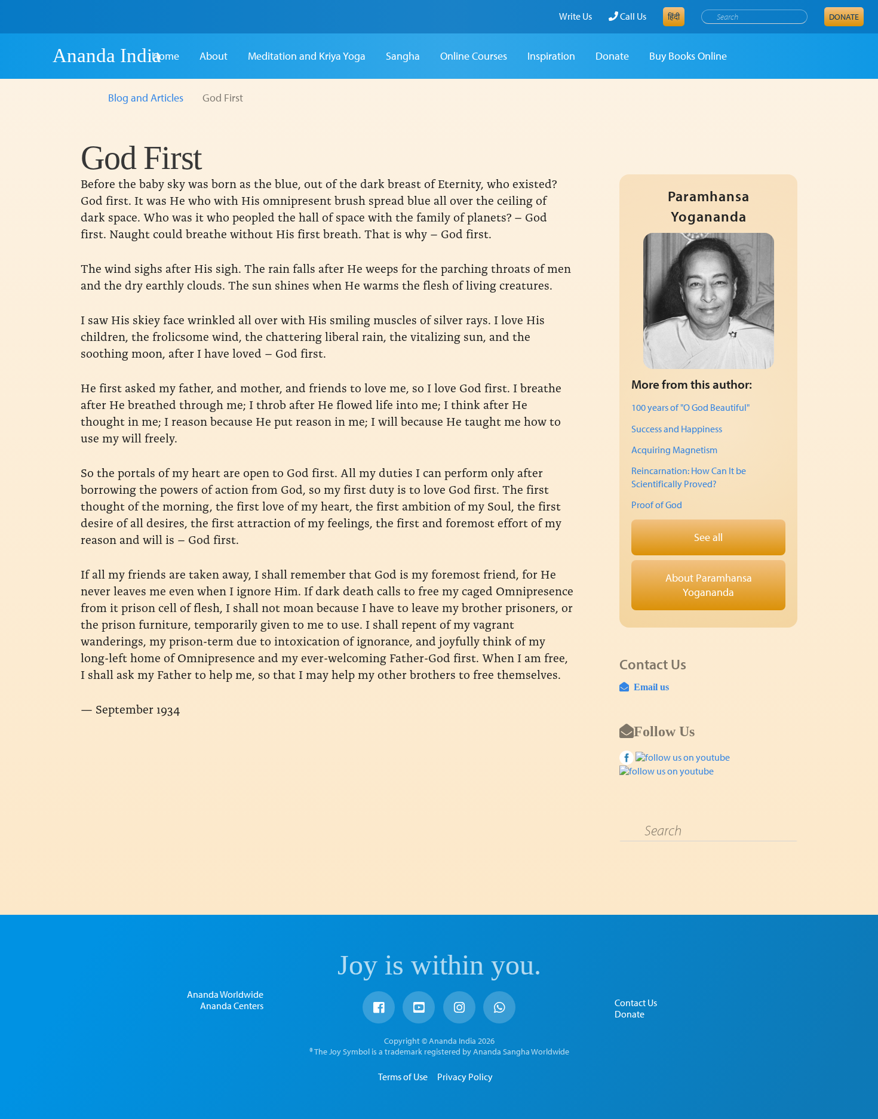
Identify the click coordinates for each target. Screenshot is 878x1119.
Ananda (31, 55)
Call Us (632, 16)
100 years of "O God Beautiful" (690, 407)
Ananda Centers (231, 1006)
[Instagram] (459, 1007)
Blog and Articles (145, 97)
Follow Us (664, 731)
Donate (844, 16)
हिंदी (674, 16)
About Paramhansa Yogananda (708, 585)
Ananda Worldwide (225, 994)
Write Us (575, 16)
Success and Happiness (676, 429)
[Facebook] (379, 1007)
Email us (649, 686)
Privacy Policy (465, 1077)
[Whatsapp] (499, 1007)
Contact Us (636, 1003)
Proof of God (656, 505)
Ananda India (107, 55)
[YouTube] (419, 1007)
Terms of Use (403, 1077)
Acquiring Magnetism (674, 450)
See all (708, 537)
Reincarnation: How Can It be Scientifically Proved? (688, 477)
